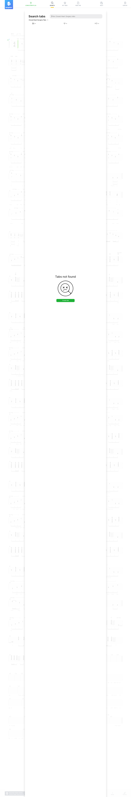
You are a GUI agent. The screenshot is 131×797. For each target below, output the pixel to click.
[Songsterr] (9, 4)
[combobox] (34, 23)
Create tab (65, 300)
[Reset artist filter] (48, 20)
